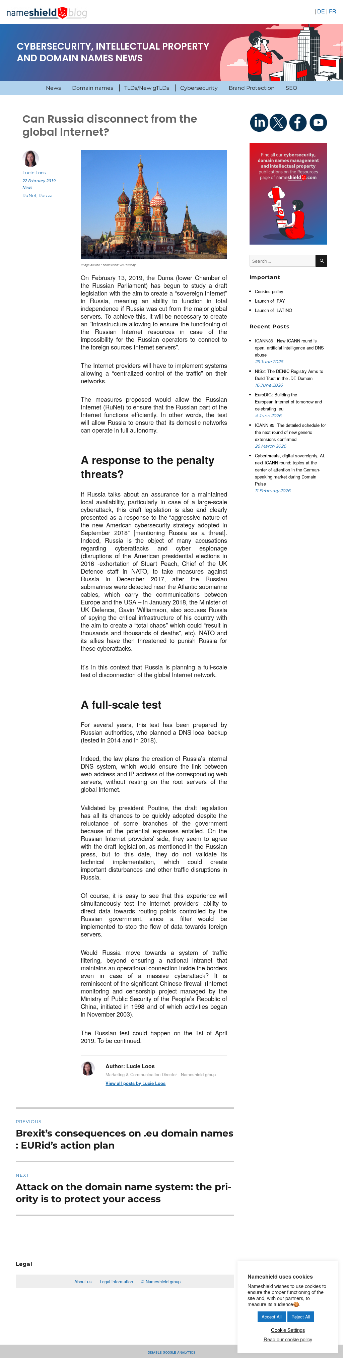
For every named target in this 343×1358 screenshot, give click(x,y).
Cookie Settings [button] (288, 1329)
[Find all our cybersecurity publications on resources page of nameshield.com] (289, 193)
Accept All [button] (272, 1316)
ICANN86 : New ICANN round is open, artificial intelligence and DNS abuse (289, 347)
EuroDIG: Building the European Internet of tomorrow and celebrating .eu (288, 401)
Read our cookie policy (288, 1339)
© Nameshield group (161, 1281)
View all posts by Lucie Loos (135, 1083)
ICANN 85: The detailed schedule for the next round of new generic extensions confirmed (290, 432)
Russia (46, 195)
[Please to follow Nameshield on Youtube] (317, 122)
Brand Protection (252, 88)
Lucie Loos (34, 172)
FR (332, 11)
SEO (291, 88)
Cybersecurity (199, 88)
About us (83, 1281)
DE (321, 11)
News (53, 88)
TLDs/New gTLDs (146, 88)
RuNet (29, 195)
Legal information (116, 1281)
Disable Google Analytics (171, 1352)
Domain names (92, 88)
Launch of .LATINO (273, 310)
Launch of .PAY (270, 301)
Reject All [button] (300, 1316)
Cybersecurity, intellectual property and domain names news (113, 52)
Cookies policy (269, 291)
